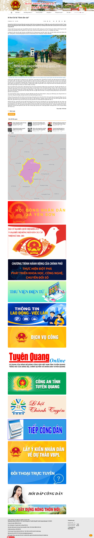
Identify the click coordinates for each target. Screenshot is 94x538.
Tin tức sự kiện (39, 12)
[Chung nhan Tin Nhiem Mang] (77, 528)
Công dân (49, 12)
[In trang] (64, 21)
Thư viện (68, 12)
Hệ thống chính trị (28, 12)
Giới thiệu (17, 12)
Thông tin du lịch (58, 12)
